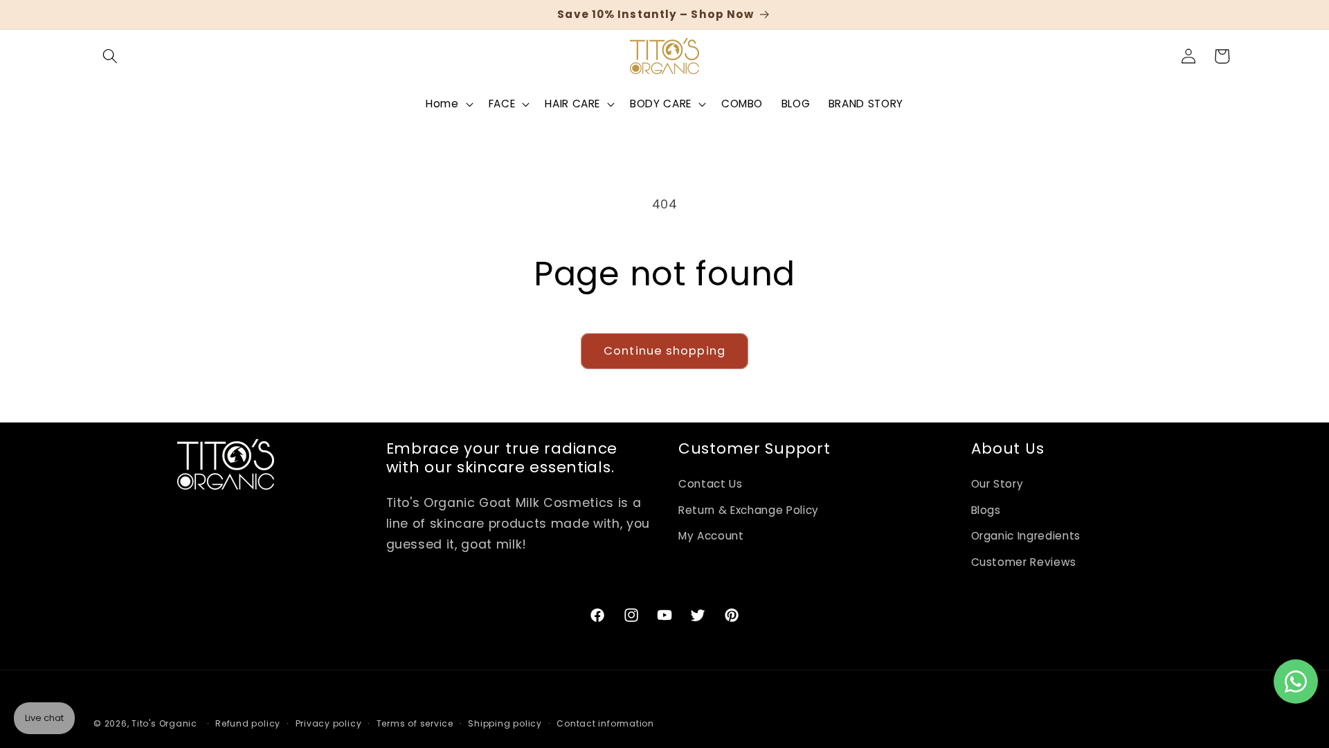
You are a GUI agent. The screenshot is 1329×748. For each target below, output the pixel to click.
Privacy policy (329, 723)
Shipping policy (505, 723)
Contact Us (710, 484)
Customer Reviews (1024, 562)
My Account (711, 535)
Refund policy (247, 723)
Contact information (605, 723)
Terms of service (415, 723)
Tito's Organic (164, 723)
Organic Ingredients (1026, 535)
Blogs (986, 510)
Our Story (997, 484)
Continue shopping (664, 351)
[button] (110, 56)
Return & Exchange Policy (748, 510)
